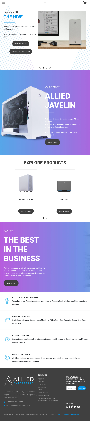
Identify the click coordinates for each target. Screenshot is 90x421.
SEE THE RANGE (26, 211)
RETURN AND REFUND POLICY (47, 398)
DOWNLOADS (42, 387)
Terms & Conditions (63, 414)
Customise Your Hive (20, 43)
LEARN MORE (52, 142)
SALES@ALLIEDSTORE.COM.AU (20, 405)
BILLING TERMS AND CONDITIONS (48, 401)
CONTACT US (42, 384)
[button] (40, 67)
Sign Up (82, 388)
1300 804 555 (19, 402)
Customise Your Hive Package (21, 51)
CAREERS (41, 382)
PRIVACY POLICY (43, 392)
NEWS (40, 390)
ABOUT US (41, 379)
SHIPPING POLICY (43, 395)
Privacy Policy (74, 414)
